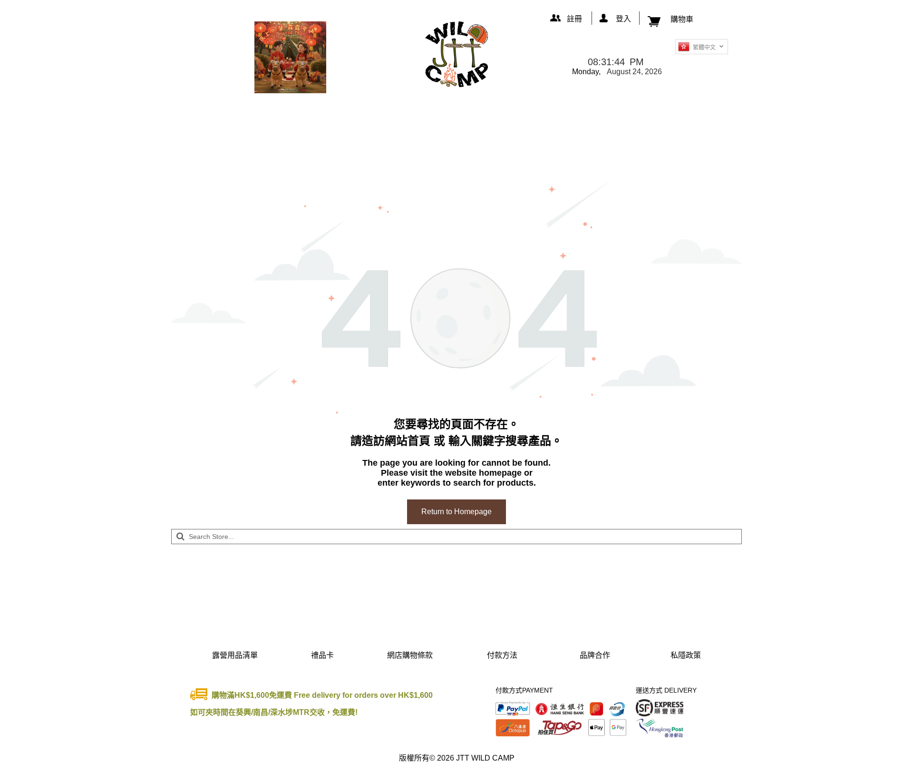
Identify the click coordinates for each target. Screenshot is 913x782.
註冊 (574, 19)
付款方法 (502, 655)
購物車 (681, 19)
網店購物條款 (410, 655)
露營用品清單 (235, 655)
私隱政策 (685, 655)
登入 (623, 19)
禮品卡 (322, 655)
